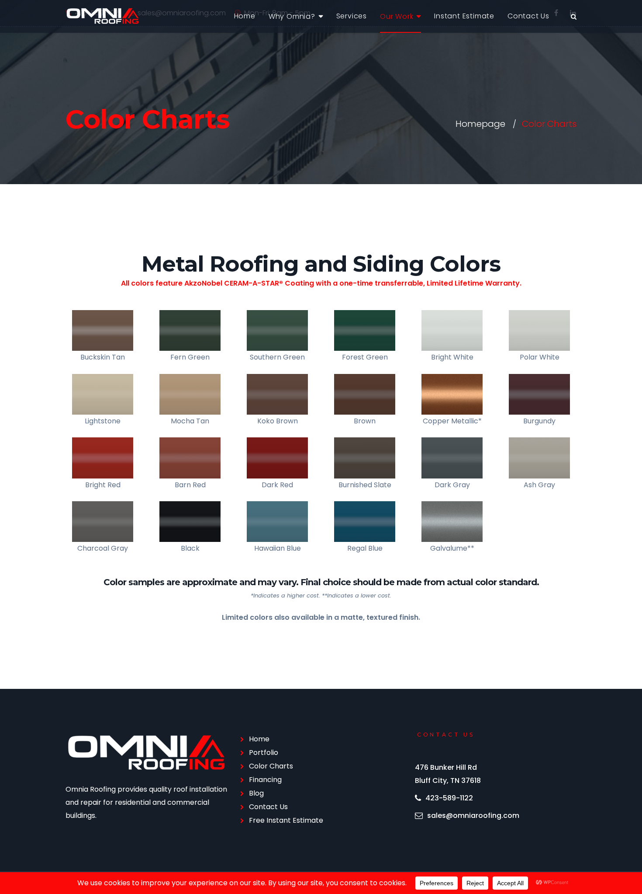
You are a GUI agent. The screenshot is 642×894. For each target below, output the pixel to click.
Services (351, 16)
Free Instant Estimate (286, 820)
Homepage (480, 124)
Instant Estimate (464, 16)
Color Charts (271, 766)
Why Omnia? (292, 16)
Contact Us (528, 16)
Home (244, 16)
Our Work (396, 16)
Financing (265, 780)
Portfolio (263, 752)
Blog (256, 793)
